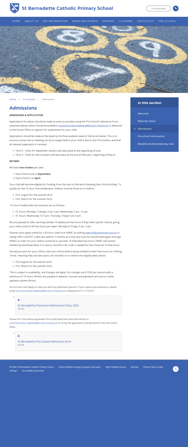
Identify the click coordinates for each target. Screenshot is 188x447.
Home (12, 99)
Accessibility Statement (33, 370)
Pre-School (29, 99)
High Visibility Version (115, 367)
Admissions (48, 99)
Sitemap (135, 367)
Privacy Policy (149, 367)
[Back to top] (176, 369)
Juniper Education (92, 367)
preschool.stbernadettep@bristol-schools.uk (40, 290)
